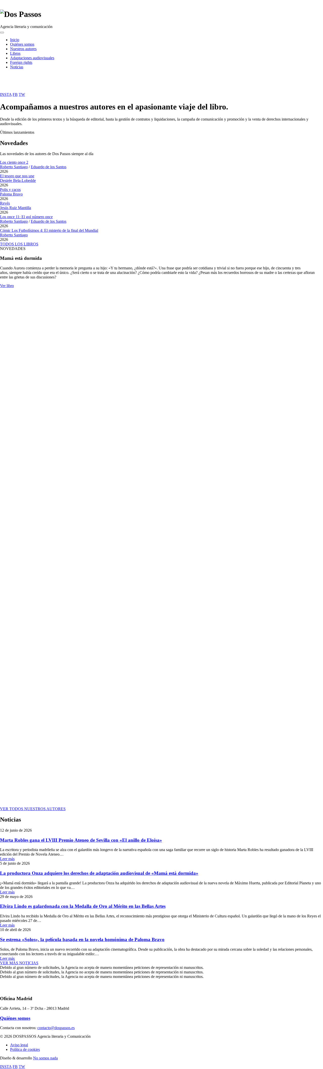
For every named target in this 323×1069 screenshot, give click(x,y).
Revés (5, 203)
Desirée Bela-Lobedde (18, 180)
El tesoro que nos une (17, 176)
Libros (15, 53)
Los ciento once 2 (14, 162)
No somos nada (45, 1058)
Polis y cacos (10, 189)
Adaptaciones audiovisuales (32, 58)
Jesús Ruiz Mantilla (15, 208)
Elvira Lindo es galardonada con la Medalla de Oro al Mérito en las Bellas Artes (83, 906)
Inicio (14, 40)
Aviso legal (19, 1045)
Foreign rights (21, 62)
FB (15, 94)
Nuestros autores (23, 49)
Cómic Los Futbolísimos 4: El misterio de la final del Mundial (49, 230)
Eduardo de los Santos (48, 167)
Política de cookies (25, 1049)
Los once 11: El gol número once (26, 217)
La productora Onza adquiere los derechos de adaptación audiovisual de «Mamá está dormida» (99, 873)
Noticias (16, 67)
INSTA (6, 94)
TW (22, 94)
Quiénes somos (22, 44)
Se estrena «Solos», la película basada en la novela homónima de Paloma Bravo (82, 939)
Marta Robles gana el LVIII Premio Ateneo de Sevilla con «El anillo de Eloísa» (81, 840)
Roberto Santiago (14, 167)
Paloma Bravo (11, 194)
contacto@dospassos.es (56, 1028)
